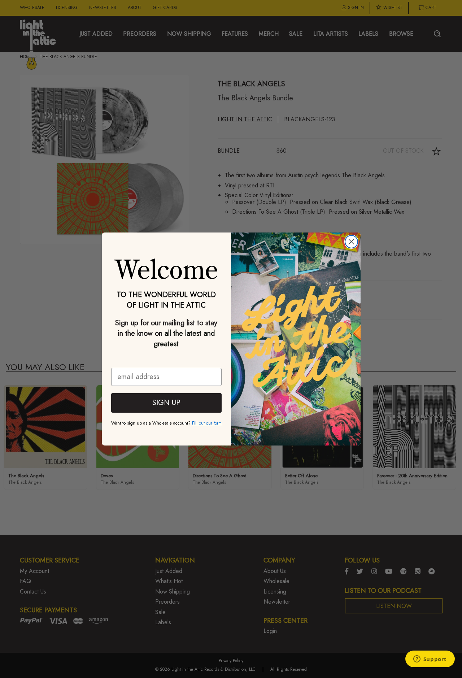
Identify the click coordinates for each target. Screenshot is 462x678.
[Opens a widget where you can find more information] (430, 660)
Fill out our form (207, 423)
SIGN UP (166, 402)
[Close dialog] (351, 241)
